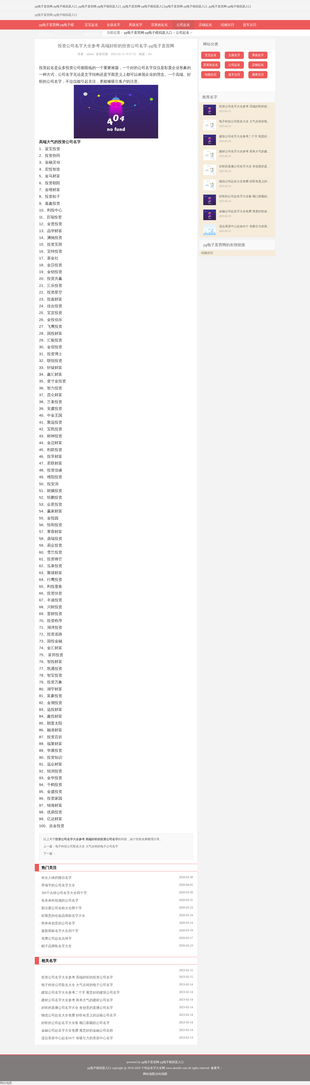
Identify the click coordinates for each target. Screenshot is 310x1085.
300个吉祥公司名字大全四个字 (64, 893)
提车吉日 (249, 25)
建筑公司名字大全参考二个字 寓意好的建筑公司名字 (80, 992)
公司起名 (183, 25)
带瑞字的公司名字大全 (58, 885)
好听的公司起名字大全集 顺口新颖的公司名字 (75, 1023)
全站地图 (161, 1074)
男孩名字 (135, 25)
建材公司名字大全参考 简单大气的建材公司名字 (77, 1000)
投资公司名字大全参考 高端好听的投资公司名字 (77, 977)
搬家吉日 (91, 34)
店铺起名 (205, 25)
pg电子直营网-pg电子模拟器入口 (56, 6)
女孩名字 (113, 25)
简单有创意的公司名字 (58, 923)
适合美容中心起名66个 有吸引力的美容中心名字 (77, 1038)
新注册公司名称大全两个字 (61, 908)
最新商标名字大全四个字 (59, 931)
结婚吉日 (227, 25)
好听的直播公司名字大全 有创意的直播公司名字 (77, 1007)
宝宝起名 (91, 25)
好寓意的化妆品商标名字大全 (63, 915)
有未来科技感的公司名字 (59, 900)
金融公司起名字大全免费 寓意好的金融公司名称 (77, 1030)
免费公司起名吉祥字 (56, 938)
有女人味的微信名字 (56, 877)
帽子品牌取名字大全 (56, 946)
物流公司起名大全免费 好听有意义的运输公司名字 (78, 1015)
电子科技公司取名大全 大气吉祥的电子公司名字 (86, 846)
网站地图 (149, 1074)
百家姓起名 (159, 25)
